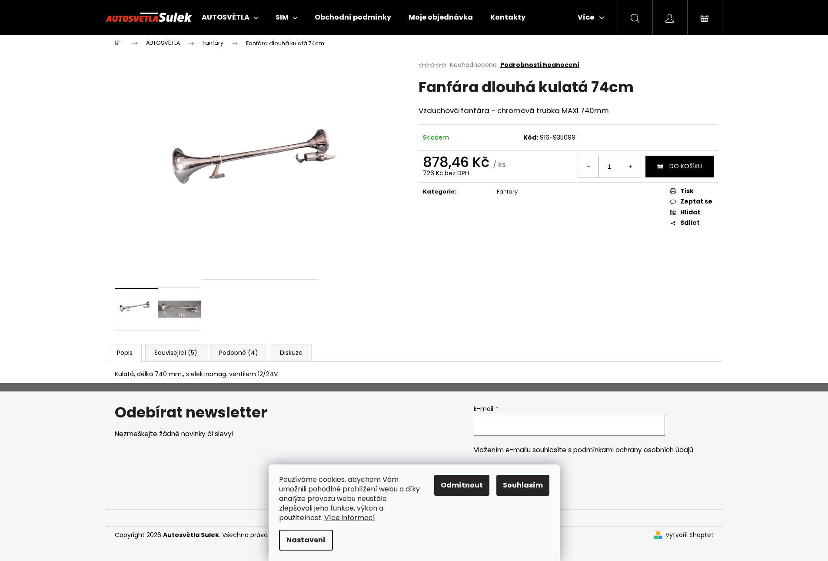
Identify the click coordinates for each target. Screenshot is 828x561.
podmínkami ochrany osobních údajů (633, 449)
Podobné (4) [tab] (238, 352)
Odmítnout (462, 485)
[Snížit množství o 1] (588, 166)
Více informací (349, 518)
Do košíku (685, 166)
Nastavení (306, 540)
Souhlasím (523, 485)
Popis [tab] (125, 352)
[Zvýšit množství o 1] (630, 166)
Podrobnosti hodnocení (539, 65)
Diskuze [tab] (291, 352)
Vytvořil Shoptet (689, 535)
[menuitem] (230, 17)
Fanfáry (507, 191)
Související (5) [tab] (175, 352)
